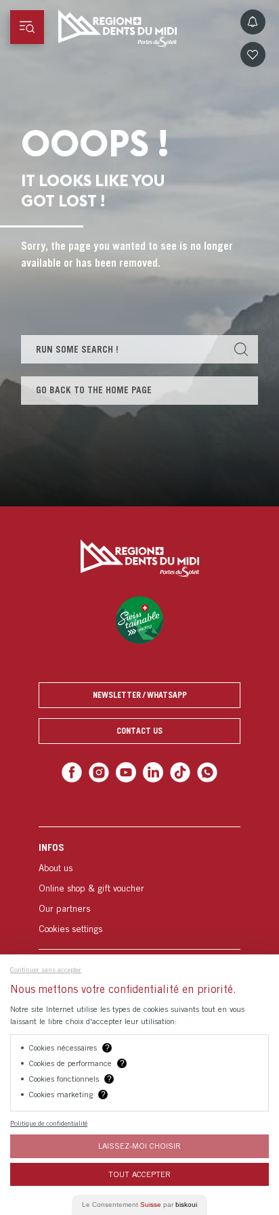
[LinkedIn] (152, 771)
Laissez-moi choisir (139, 1146)
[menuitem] (139, 885)
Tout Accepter (139, 1174)
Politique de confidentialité (48, 1123)
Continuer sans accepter (45, 969)
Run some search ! (77, 349)
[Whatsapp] (201, 771)
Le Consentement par (139, 1204)
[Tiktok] (177, 771)
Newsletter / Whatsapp (140, 695)
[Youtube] (127, 771)
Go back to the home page (94, 389)
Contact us (139, 731)
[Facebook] (77, 771)
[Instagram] (102, 771)
